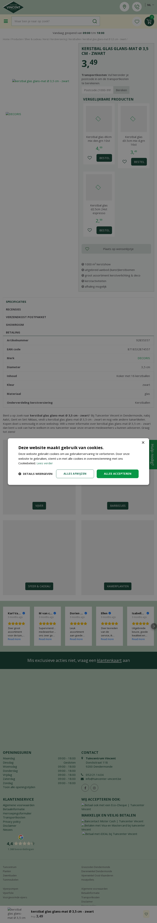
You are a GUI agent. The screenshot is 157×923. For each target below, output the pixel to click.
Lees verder (45, 463)
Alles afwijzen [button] (75, 473)
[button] (35, 474)
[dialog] (78, 461)
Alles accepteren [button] (117, 473)
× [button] (142, 442)
